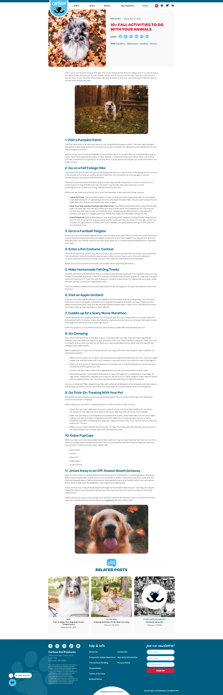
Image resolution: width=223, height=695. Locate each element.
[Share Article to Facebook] (125, 37)
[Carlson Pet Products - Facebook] (50, 646)
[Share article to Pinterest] (131, 37)
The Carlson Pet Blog (98, 663)
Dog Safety (121, 43)
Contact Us (122, 652)
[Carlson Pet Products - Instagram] (57, 646)
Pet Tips (153, 43)
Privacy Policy (123, 663)
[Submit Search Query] (156, 6)
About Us (93, 652)
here (122, 286)
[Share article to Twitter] (120, 37)
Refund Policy (95, 679)
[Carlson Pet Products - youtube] (78, 646)
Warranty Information (127, 657)
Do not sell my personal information (161, 691)
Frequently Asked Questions (102, 657)
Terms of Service (97, 673)
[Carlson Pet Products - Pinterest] (64, 646)
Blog (92, 6)
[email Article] (147, 37)
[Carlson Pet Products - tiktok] (71, 646)
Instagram (109, 500)
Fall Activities (132, 43)
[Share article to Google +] (136, 37)
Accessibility (95, 668)
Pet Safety (144, 43)
